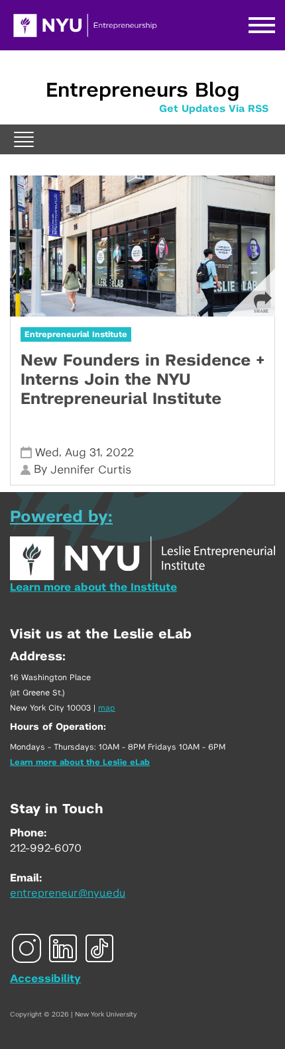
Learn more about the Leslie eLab (80, 762)
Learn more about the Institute (93, 587)
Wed (47, 452)
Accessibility (45, 979)
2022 (120, 452)
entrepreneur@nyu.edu (67, 893)
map (106, 708)
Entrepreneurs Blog (142, 91)
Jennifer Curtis (90, 469)
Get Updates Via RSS (213, 109)
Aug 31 (82, 452)
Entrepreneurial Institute (76, 334)
